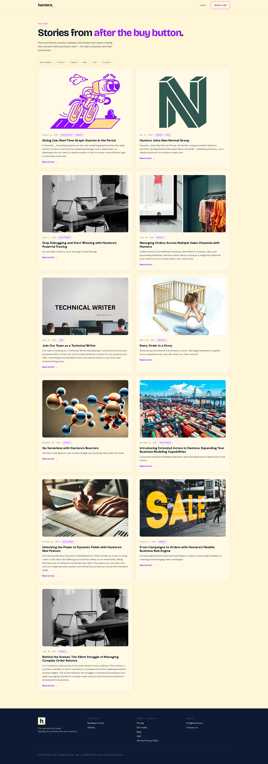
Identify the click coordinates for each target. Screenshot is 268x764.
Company (74, 62)
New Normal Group (114, 755)
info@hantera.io (194, 723)
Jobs (95, 62)
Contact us (192, 727)
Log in (203, 5)
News (85, 62)
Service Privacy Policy (147, 740)
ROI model (142, 727)
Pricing (140, 723)
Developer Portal (95, 723)
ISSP (139, 736)
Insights (106, 62)
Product (61, 62)
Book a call (220, 5)
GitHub (90, 727)
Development (46, 62)
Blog (139, 731)
